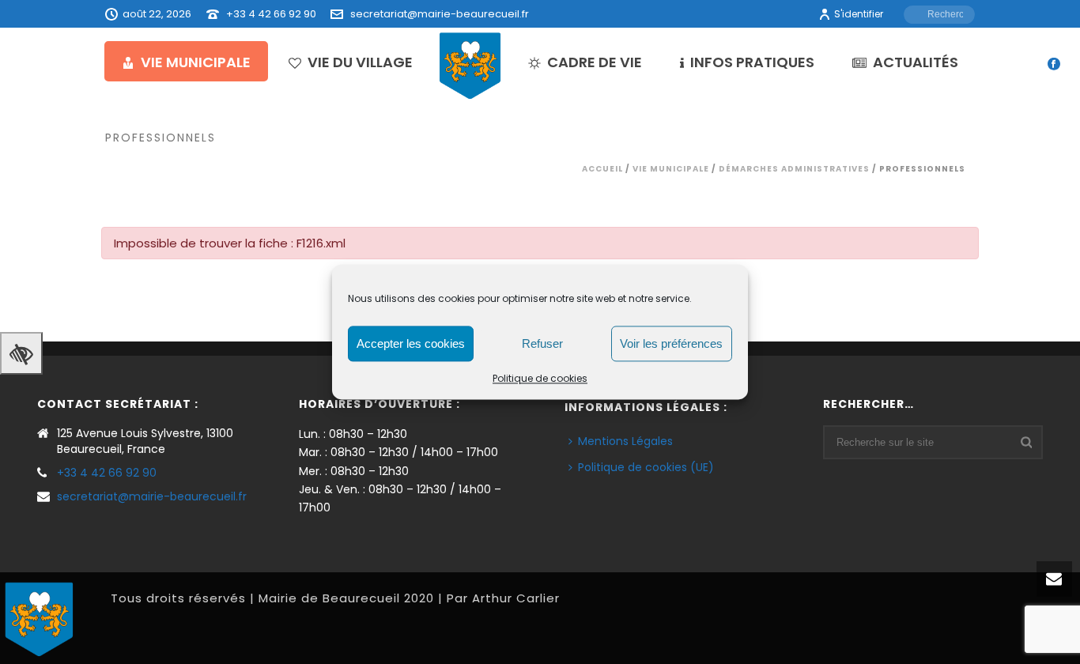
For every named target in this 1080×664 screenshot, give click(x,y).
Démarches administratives (794, 169)
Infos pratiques (752, 62)
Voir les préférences (671, 343)
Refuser (542, 343)
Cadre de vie (594, 62)
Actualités (915, 62)
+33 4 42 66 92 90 (271, 13)
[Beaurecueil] (470, 65)
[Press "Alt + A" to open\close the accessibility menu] (21, 353)
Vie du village (360, 62)
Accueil (602, 169)
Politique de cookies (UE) (646, 467)
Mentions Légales (625, 441)
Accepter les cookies (411, 343)
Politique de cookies (540, 378)
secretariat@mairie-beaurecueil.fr (439, 13)
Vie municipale (196, 62)
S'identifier (858, 14)
